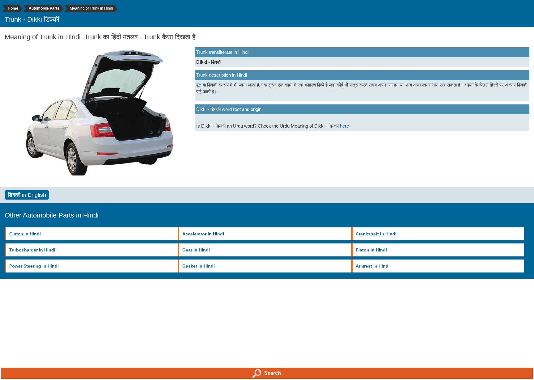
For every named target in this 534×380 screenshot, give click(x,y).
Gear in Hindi (196, 249)
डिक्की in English (27, 195)
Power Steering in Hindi (34, 266)
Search (272, 373)
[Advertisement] (185, 336)
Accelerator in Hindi (203, 233)
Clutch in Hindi (25, 233)
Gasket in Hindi (198, 266)
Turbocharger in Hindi (32, 249)
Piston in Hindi (371, 249)
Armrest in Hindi (373, 266)
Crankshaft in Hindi (376, 233)
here (344, 126)
